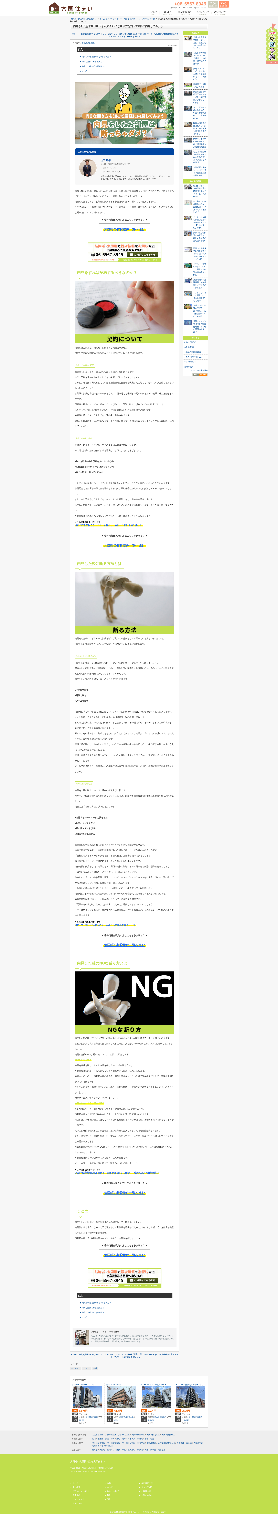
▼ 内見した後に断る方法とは (91, 61)
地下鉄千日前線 (129, 1443)
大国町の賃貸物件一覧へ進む (124, 229)
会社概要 (76, 1487)
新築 (109, 1483)
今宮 (124, 1450)
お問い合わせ (147, 1495)
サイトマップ (78, 1499)
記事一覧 (137, 34)
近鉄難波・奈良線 (184, 1443)
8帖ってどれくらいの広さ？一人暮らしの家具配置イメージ (105, 925)
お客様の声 (146, 1491)
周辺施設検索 (147, 1483)
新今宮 (153, 1450)
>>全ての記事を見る (199, 370)
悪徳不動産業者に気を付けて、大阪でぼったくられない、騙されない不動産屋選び (117, 1172)
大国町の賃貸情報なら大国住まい (87, 1461)
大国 (107, 1439)
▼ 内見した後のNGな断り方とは (92, 66)
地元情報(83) (189, 347)
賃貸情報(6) (188, 367)
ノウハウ (86, 1368)
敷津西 (199, 1417)
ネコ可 (110, 1487)
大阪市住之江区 (153, 1435)
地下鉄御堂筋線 (114, 1443)
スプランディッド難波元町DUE (153, 1385)
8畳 (108, 1499)
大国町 (102, 1450)
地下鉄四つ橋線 (99, 1443)
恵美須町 (131, 1450)
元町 (164, 1417)
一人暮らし (75, 1368)
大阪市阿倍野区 (168, 1435)
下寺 (147, 1439)
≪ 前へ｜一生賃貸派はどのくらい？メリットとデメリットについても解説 (101, 34)
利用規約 (76, 1495)
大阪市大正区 (124, 1435)
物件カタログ (78, 1503)
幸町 (113, 1439)
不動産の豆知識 (88, 43)
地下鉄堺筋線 (107, 1446)
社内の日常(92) (190, 342)
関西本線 (96, 1446)
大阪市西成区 (123, 1417)
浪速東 (140, 1439)
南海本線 (141, 1443)
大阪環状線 (199, 1443)
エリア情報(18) (190, 362)
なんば (95, 1450)
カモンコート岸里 (113, 1385)
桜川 (94, 1439)
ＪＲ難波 (116, 1450)
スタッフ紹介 (147, 1487)
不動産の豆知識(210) (192, 352)
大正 (146, 1450)
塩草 (96, 1417)
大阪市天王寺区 (138, 1435)
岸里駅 (115, 1420)
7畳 (108, 1495)
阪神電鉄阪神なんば (166, 1443)
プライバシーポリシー (82, 1491)
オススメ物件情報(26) (192, 357)
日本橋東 (132, 1439)
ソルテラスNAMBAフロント (83, 1385)
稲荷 (152, 1439)
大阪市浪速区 (89, 1417)
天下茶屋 (161, 1450)
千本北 (131, 1417)
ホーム (75, 1483)
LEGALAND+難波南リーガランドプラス (191, 1385)
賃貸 (95, 1368)
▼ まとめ (83, 71)
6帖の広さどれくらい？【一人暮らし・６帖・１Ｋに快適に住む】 (108, 525)
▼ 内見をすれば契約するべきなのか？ (95, 57)
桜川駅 (81, 1420)
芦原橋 (140, 1450)
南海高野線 (152, 1443)
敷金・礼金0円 (113, 1491)
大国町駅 (151, 1420)
